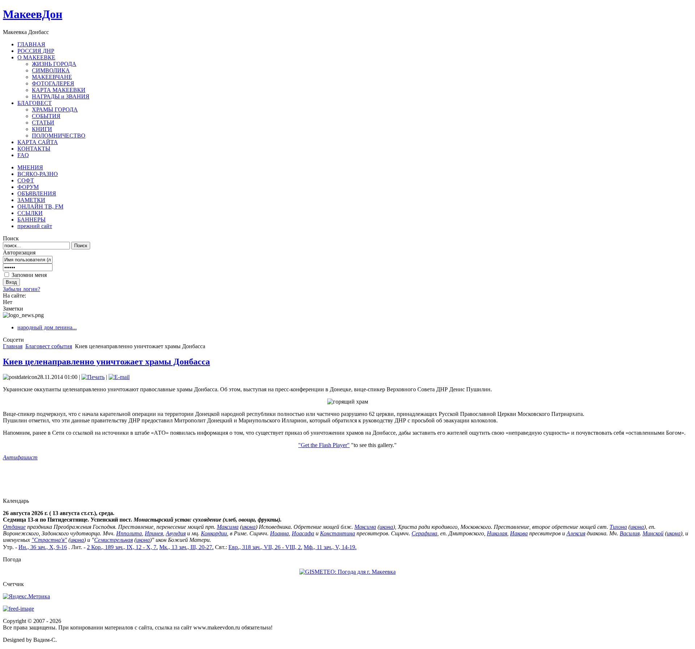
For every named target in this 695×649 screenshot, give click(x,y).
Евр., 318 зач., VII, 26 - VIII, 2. (265, 547)
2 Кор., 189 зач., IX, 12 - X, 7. (122, 547)
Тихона (618, 527)
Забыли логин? (21, 289)
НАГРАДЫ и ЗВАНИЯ (60, 96)
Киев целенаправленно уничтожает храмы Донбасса (106, 361)
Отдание (14, 527)
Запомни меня (29, 275)
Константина (337, 533)
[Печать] (93, 377)
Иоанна (279, 533)
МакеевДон (32, 14)
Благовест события (48, 346)
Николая (497, 533)
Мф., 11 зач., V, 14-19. (330, 547)
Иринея (154, 533)
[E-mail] (119, 377)
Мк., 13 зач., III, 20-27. (186, 547)
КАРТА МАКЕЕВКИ (58, 90)
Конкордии (214, 533)
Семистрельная (113, 540)
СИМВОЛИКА (51, 70)
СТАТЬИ (43, 122)
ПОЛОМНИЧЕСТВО (58, 135)
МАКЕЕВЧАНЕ (52, 77)
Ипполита (129, 533)
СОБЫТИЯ (46, 116)
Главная (12, 346)
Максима (228, 527)
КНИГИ (42, 129)
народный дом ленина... (47, 327)
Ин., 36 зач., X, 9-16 (42, 547)
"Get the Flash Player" (324, 445)
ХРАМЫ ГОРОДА (55, 109)
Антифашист (20, 457)
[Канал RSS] (18, 609)
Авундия (176, 533)
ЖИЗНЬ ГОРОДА (54, 64)
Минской (653, 533)
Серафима (424, 533)
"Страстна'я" (49, 540)
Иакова (519, 533)
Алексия (575, 533)
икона (249, 527)
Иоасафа (303, 533)
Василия (630, 533)
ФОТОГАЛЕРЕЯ (53, 83)
